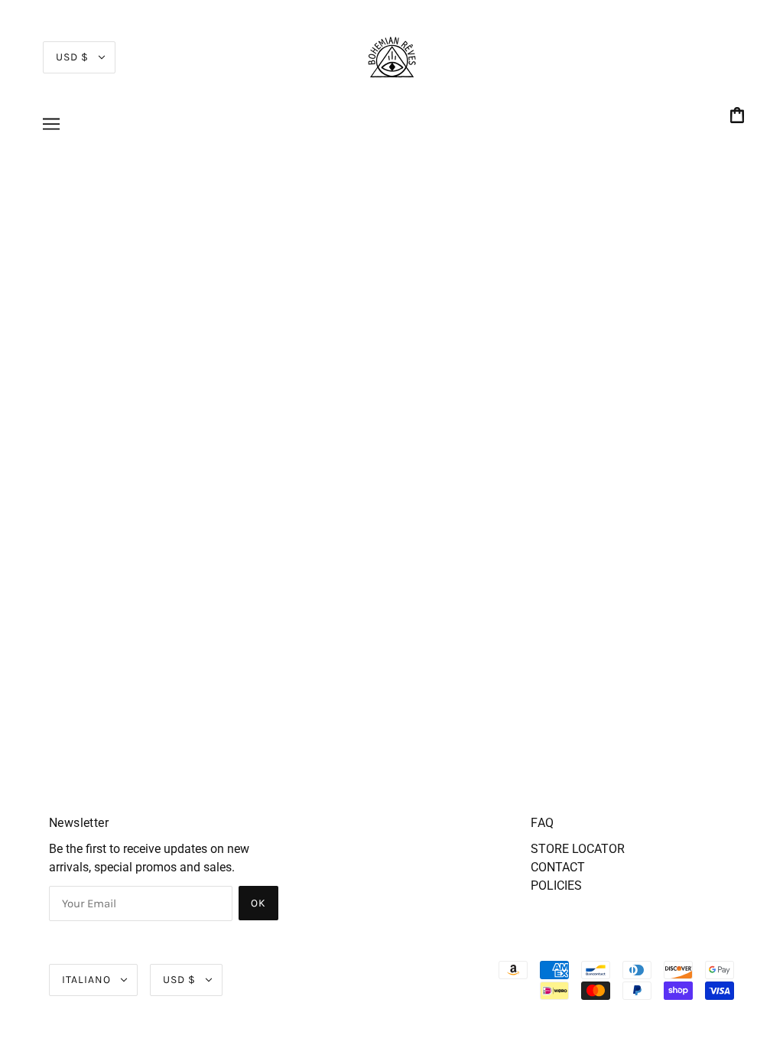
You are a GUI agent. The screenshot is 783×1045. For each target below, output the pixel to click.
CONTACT (558, 867)
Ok (258, 903)
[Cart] (739, 116)
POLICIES (556, 885)
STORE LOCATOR (578, 849)
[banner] (391, 56)
